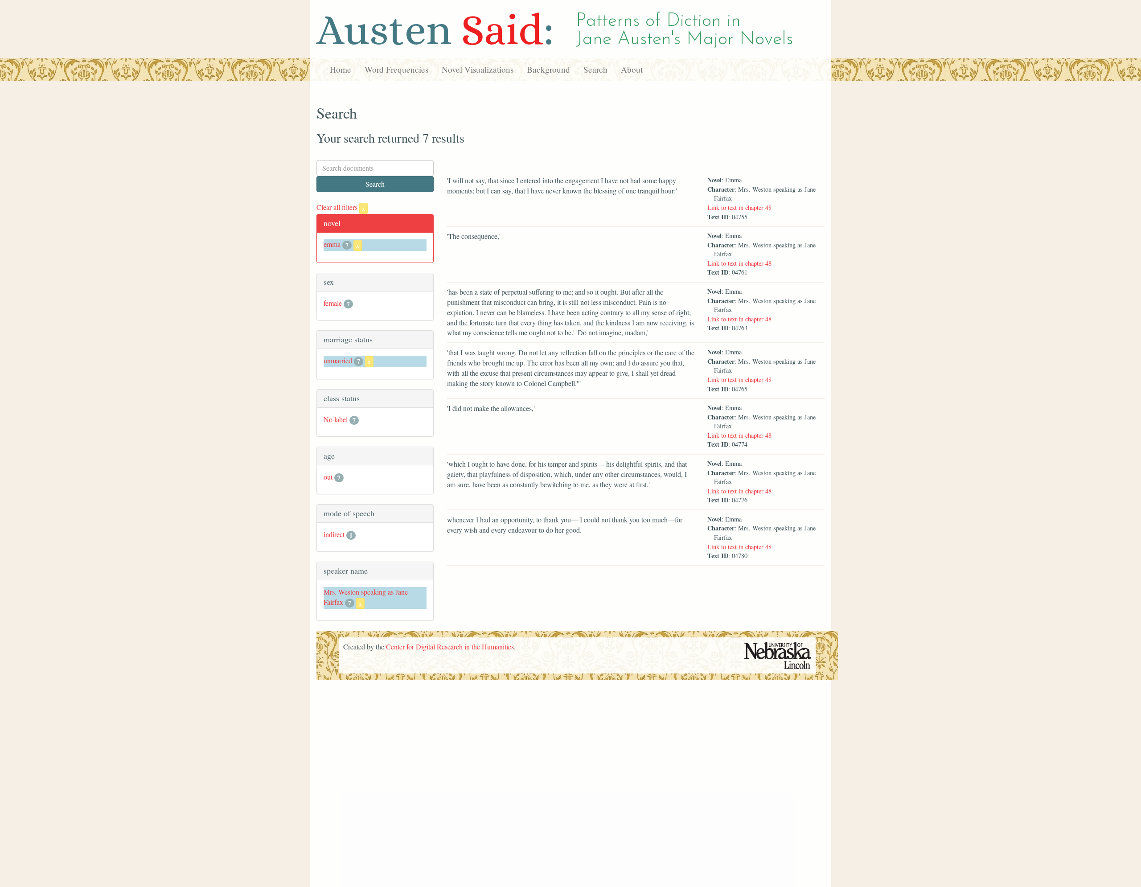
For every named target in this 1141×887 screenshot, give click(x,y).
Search (595, 69)
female (333, 303)
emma (332, 244)
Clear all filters (340, 207)
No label (336, 419)
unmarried (338, 360)
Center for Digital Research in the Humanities (450, 646)
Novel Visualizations (477, 69)
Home (340, 69)
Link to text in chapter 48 (739, 207)
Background (548, 69)
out (328, 476)
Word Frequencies (396, 69)
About (632, 69)
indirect (334, 534)
